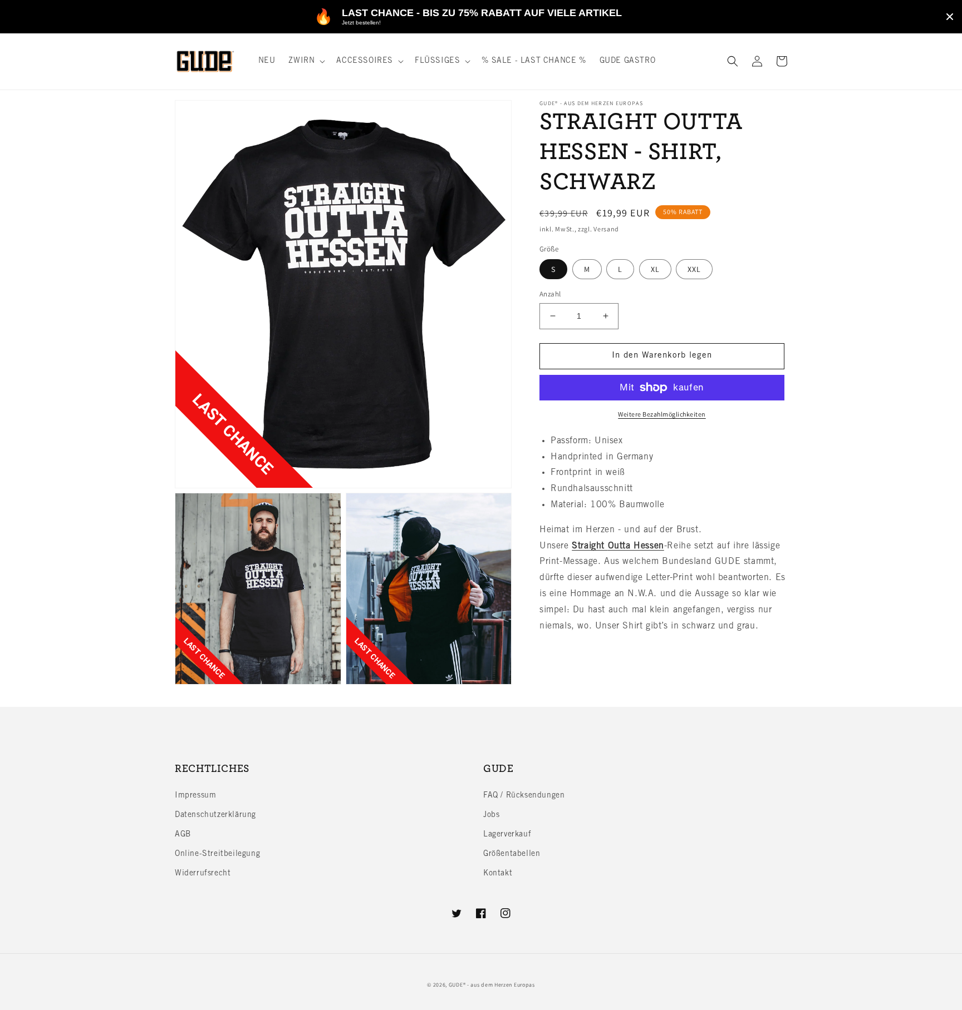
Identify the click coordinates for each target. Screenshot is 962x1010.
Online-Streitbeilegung (217, 854)
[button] (306, 61)
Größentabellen (511, 854)
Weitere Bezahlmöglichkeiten (662, 414)
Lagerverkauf (507, 835)
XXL (694, 269)
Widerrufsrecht (202, 874)
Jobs (491, 815)
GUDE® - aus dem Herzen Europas (492, 984)
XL (655, 269)
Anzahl (550, 294)
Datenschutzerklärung (215, 815)
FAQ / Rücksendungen (524, 796)
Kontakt (497, 874)
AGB (183, 835)
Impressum (195, 796)
